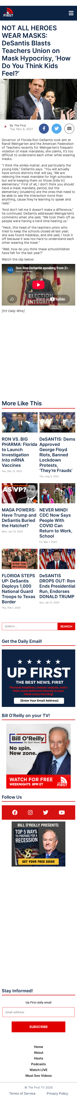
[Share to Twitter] (57, 129)
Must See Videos (38, 1075)
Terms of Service (22, 1093)
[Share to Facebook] (44, 129)
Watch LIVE (38, 1070)
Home (38, 1047)
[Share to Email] (69, 129)
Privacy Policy (57, 1093)
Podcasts (38, 1064)
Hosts (38, 1058)
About (38, 1052)
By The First (18, 125)
